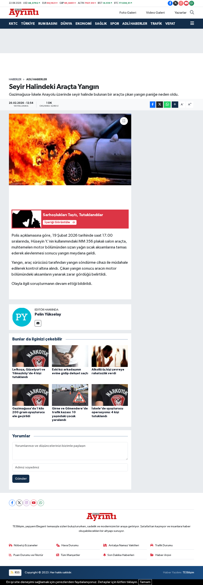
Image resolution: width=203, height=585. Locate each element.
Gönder (21, 478)
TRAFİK (156, 23)
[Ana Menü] (192, 23)
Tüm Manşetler (70, 555)
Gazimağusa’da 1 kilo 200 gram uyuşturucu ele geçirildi (28, 412)
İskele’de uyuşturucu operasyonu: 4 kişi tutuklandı (107, 412)
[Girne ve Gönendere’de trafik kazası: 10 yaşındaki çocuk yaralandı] (70, 395)
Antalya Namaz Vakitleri (124, 545)
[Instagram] (26, 503)
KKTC (13, 23)
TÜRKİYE (28, 23)
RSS (17, 572)
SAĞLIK (101, 23)
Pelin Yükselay (48, 314)
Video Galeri (155, 12)
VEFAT (170, 23)
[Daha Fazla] (175, 104)
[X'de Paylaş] (159, 104)
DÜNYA (66, 23)
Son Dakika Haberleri (120, 555)
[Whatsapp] (40, 503)
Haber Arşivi (163, 555)
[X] (19, 503)
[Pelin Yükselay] (21, 317)
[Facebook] (12, 503)
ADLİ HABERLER (134, 23)
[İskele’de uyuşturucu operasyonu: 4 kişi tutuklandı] (110, 395)
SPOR (114, 23)
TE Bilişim (188, 572)
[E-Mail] (38, 323)
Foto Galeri (128, 12)
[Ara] (192, 12)
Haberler (15, 79)
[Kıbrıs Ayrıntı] (24, 12)
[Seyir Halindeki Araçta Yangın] (70, 149)
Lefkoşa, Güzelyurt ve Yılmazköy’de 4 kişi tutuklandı (28, 373)
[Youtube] (33, 503)
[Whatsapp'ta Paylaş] (167, 104)
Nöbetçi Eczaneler (26, 545)
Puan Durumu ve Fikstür (28, 555)
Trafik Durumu (164, 545)
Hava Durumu (70, 545)
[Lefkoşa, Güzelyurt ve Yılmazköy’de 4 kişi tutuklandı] (30, 356)
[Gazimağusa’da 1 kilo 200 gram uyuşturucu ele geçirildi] (30, 395)
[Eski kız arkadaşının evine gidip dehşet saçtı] (70, 356)
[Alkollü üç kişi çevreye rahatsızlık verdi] (110, 356)
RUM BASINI (47, 23)
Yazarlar (181, 12)
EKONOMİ (84, 23)
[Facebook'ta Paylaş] (152, 104)
